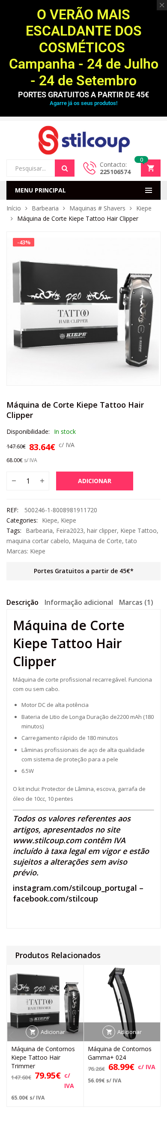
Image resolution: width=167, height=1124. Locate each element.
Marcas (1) (136, 602)
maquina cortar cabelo (37, 541)
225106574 (115, 172)
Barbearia (45, 208)
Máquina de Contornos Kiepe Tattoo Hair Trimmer (43, 1057)
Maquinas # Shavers (97, 208)
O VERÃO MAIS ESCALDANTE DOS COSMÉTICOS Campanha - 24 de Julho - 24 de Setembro (83, 47)
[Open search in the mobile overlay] (40, 168)
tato (131, 541)
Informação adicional (79, 602)
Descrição (22, 602)
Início (13, 208)
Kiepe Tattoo (138, 530)
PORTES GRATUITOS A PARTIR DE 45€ (83, 94)
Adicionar (94, 481)
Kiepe (144, 208)
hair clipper (102, 530)
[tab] (22, 604)
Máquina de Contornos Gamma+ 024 (120, 1053)
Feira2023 (70, 530)
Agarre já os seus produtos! (83, 103)
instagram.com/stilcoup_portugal (75, 888)
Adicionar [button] (53, 1032)
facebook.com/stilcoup (55, 898)
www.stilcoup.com (47, 840)
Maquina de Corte (97, 541)
